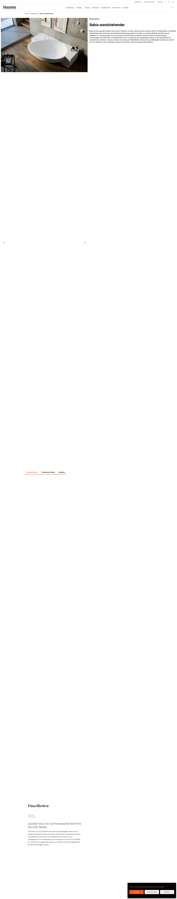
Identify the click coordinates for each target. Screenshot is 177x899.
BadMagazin (138, 1)
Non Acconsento (152, 892)
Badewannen (34, 13)
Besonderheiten (32, 472)
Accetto (136, 892)
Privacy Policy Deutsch (155, 895)
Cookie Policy (147, 895)
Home (27, 13)
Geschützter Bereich (149, 1)
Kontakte (62, 472)
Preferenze (167, 892)
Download (160, 1)
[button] (4, 242)
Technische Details (48, 472)
